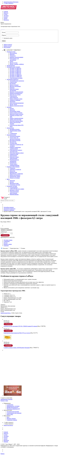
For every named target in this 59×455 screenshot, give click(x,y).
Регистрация (7, 47)
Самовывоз (7, 241)
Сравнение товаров (12, 420)
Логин (3, 32)
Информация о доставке (13, 406)
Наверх (2, 453)
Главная (6, 11)
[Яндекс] (4, 29)
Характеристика (14, 248)
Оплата (6, 17)
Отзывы (23, 248)
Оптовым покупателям (13, 411)
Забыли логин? (8, 46)
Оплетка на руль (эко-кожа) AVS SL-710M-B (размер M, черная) (20, 326)
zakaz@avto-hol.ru (8, 2)
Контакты (15, 2)
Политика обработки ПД (13, 408)
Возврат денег (4, 400)
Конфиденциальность (12, 407)
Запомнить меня (7, 38)
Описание (5, 248)
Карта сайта (10, 414)
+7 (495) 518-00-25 (8, 3)
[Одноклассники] (2, 29)
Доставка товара (8, 240)
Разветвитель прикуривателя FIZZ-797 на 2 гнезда (17, 333)
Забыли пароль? (8, 44)
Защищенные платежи (6, 399)
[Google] (1, 29)
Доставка (6, 15)
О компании (10, 404)
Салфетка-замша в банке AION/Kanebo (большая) (17, 347)
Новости (6, 13)
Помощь (6, 441)
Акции (5, 18)
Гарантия (6, 245)
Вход (8, 417)
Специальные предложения (14, 413)
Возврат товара (8, 244)
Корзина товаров (11, 418)
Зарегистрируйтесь (6, 313)
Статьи (5, 14)
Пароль (4, 35)
